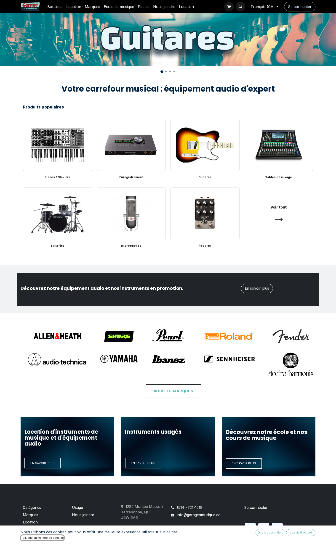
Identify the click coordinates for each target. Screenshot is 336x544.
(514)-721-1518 (190, 507)
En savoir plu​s (244, 463)
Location (30, 522)
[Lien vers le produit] (57, 213)
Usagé (77, 507)
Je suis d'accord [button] (301, 532)
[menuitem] (54, 6)
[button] (240, 6)
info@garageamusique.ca (198, 514)
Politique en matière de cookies (42, 537)
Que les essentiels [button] (270, 532)
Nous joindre (83, 514)
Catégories (32, 507)
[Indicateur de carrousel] (161, 71)
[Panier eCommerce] (229, 6)
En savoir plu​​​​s (143, 463)
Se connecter (300, 6)
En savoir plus (257, 288)
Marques (30, 514)
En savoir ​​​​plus (42, 463)
